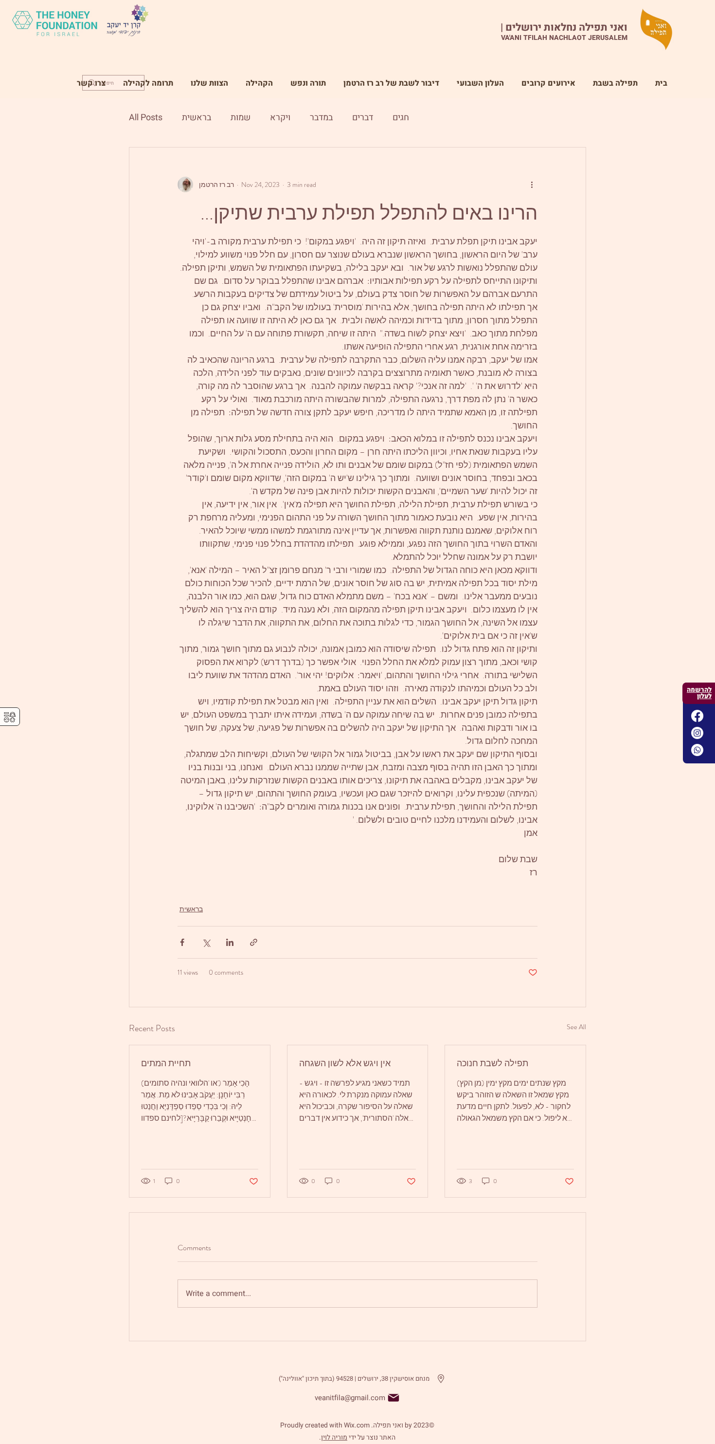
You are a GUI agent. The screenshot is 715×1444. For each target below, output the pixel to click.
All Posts (145, 117)
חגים (401, 117)
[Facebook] (697, 716)
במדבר (321, 117)
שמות (240, 117)
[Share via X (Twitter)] (206, 942)
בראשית (196, 117)
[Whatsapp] (697, 750)
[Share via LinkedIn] (229, 942)
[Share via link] (253, 942)
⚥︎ (9, 717)
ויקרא (280, 117)
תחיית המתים (166, 1063)
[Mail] (393, 1397)
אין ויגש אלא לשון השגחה (345, 1063)
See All (576, 1027)
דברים (362, 117)
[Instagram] (697, 733)
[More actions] (531, 184)
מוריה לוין (334, 1437)
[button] (308, 79)
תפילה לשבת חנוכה (492, 1063)
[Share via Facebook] (182, 942)
